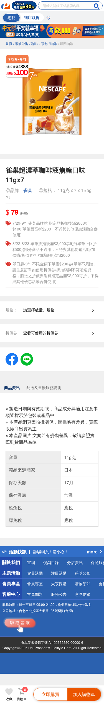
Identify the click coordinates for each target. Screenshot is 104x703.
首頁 (9, 43)
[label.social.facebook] (12, 358)
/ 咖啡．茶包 (38, 43)
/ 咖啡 (53, 43)
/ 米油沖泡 (20, 43)
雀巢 (27, 190)
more (92, 551)
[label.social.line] (27, 358)
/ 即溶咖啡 (65, 43)
